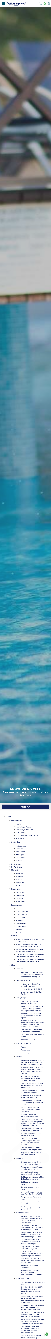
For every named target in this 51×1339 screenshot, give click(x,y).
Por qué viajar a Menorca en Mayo (31, 1198)
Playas (23, 1047)
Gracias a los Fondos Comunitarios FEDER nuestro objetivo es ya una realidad (31, 1253)
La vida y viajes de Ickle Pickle (32, 989)
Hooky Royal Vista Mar (24, 830)
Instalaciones (21, 846)
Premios (19, 860)
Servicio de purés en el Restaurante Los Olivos (29, 1115)
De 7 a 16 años (16, 867)
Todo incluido (21, 901)
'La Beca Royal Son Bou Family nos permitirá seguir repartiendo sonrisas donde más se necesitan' (32, 1299)
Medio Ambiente (22, 1212)
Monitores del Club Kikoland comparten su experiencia (31, 1030)
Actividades (20, 852)
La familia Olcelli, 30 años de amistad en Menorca (31, 985)
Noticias (19, 1056)
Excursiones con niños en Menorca (30, 1188)
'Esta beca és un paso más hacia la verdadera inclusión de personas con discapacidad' (32, 1314)
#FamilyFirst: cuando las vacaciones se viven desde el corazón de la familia (31, 1078)
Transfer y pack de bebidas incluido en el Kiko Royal (30, 940)
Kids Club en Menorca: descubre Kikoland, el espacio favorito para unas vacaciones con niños (32, 1062)
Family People (21, 998)
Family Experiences (23, 980)
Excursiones (25, 1053)
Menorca (19, 1158)
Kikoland (14, 870)
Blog (13, 965)
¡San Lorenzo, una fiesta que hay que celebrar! (32, 1208)
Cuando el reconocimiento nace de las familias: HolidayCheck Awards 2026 (32, 1085)
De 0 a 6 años (16, 864)
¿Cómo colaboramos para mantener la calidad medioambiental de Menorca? (32, 1272)
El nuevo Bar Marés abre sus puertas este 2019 (31, 1134)
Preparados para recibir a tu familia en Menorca (31, 1153)
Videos (18, 932)
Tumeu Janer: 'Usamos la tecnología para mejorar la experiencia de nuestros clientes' (30, 1141)
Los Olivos (20, 892)
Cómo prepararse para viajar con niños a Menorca (32, 1203)
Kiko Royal (20, 838)
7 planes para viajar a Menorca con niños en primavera (32, 1168)
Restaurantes (16, 889)
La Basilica (20, 895)
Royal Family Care (22, 1278)
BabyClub (19, 873)
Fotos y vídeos (16, 905)
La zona (19, 929)
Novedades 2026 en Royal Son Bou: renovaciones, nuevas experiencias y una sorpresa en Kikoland (32, 1070)
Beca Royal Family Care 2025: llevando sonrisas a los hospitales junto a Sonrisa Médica (31, 1290)
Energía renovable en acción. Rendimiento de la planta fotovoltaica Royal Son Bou (31, 1234)
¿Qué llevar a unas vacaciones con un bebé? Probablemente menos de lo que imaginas (32, 974)
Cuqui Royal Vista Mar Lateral (27, 835)
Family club (15, 842)
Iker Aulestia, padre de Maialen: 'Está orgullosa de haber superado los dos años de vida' (32, 1321)
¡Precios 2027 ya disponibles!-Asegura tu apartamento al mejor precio (30, 955)
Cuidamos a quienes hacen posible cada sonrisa (30, 1002)
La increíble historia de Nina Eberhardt (31, 993)
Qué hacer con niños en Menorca (29, 1183)
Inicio (9, 816)
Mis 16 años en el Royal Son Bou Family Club (32, 1035)
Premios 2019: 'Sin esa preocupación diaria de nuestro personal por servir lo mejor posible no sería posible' (32, 1023)
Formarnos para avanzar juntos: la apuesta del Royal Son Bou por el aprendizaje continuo (32, 1008)
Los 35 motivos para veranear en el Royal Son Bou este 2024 (32, 1193)
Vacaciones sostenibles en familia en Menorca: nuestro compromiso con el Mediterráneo (31, 1219)
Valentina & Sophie (28, 1039)
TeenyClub (20, 885)
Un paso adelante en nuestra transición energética (31, 1247)
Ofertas (14, 935)
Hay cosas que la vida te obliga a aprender (32, 1283)
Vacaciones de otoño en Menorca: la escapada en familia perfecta (29, 950)
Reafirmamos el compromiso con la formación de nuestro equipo (31, 1015)
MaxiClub (19, 879)
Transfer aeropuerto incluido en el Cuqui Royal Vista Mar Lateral (28, 945)
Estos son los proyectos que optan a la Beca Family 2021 (31, 1336)
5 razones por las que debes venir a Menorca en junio (31, 1163)
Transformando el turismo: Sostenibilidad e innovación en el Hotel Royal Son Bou (32, 1227)
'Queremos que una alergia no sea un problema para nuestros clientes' (32, 1102)
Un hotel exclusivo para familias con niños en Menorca (32, 1091)
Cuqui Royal (20, 832)
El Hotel (19, 909)
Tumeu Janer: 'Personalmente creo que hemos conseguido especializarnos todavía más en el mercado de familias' (32, 1122)
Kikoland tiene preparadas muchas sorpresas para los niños (32, 1148)
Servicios (19, 849)
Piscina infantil (21, 914)
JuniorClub (20, 882)
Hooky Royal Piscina (23, 827)
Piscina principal (22, 911)
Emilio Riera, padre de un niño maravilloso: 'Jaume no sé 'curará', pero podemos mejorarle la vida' (32, 1329)
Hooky (18, 824)
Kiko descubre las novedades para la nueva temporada (31, 1129)
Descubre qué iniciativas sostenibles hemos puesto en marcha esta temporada (31, 1241)
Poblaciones (25, 1050)
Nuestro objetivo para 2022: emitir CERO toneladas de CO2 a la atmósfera (32, 1260)
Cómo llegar (20, 857)
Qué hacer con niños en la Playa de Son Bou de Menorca (32, 1178)
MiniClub (19, 876)
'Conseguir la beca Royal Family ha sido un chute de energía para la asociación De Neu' (32, 1307)
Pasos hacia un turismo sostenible (29, 1266)
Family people (21, 854)
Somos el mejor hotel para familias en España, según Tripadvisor (30, 1109)
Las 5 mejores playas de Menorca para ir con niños (30, 1173)
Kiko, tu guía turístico (24, 1043)
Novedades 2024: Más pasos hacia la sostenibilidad (31, 1096)
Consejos (19, 969)
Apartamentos (16, 820)
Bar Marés (19, 898)
